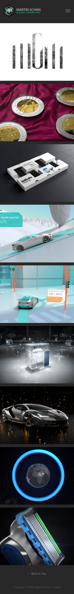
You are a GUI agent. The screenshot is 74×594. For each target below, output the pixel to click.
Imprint (57, 587)
